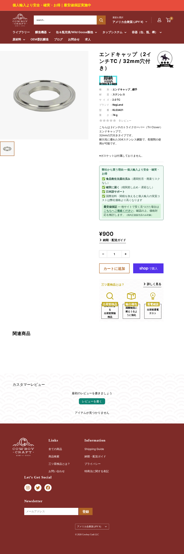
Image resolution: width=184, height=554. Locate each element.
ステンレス (118, 94)
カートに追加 (114, 268)
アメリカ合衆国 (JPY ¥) (89, 526)
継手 (134, 89)
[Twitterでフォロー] (38, 487)
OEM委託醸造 (40, 39)
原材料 (17, 39)
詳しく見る (154, 284)
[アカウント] (159, 20)
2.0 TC (116, 99)
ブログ (58, 39)
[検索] (101, 20)
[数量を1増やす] (125, 254)
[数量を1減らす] (103, 254)
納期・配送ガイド (114, 240)
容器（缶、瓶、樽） (145, 32)
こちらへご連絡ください (118, 210)
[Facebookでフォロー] (48, 487)
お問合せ (74, 39)
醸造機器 (41, 32)
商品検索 (54, 456)
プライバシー (92, 463)
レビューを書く (92, 401)
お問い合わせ (57, 471)
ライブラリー (21, 32)
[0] (168, 20)
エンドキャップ (121, 89)
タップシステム (112, 32)
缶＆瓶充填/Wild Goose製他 (74, 32)
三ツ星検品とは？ (59, 463)
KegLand (117, 104)
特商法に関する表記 (96, 471)
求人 (88, 39)
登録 (85, 511)
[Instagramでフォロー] (27, 487)
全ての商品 (55, 449)
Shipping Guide (94, 449)
